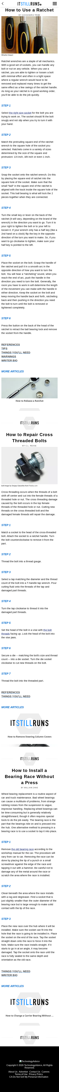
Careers (45, 1072)
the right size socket (20, 112)
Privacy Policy (36, 1074)
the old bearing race (22, 849)
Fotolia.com (33, 486)
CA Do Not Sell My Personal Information (28, 1077)
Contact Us (34, 1072)
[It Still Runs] (29, 4)
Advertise (23, 1072)
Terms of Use (21, 1074)
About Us (12, 1072)
